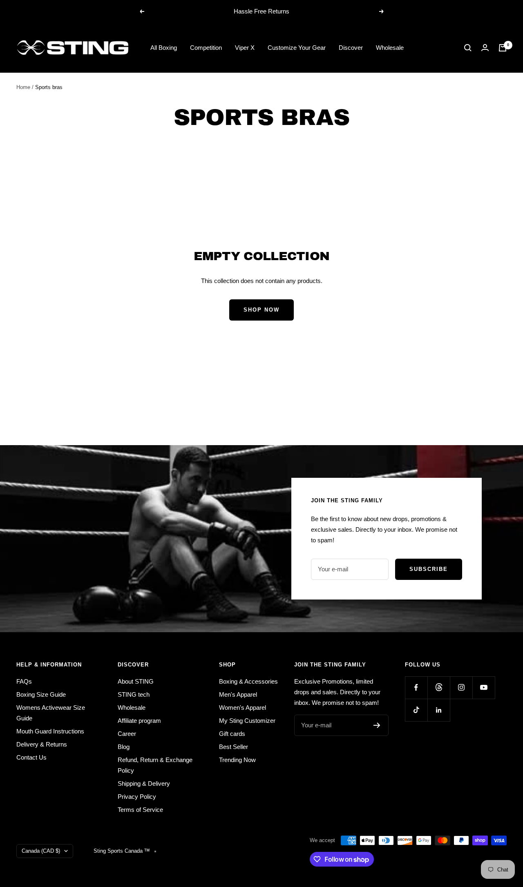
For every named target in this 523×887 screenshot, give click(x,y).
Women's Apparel (242, 707)
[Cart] (502, 47)
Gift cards (232, 733)
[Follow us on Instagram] (461, 687)
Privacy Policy (137, 796)
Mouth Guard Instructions (50, 731)
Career (127, 733)
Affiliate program (139, 720)
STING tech (134, 694)
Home (23, 87)
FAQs (24, 681)
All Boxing (163, 47)
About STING (136, 681)
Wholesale (390, 47)
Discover (351, 47)
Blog (124, 746)
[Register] (376, 725)
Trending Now (237, 759)
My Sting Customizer (247, 720)
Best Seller (233, 746)
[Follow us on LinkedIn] (438, 710)
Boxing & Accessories (248, 681)
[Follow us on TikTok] (416, 710)
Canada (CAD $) (41, 851)
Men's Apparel (238, 694)
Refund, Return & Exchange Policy (155, 765)
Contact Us (31, 757)
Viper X (245, 47)
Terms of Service (140, 809)
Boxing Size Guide (41, 694)
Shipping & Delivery (144, 783)
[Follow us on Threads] (438, 687)
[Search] (468, 47)
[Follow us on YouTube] (483, 687)
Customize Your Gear (297, 47)
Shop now (261, 310)
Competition (206, 47)
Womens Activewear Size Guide (50, 713)
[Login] (485, 47)
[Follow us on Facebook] (416, 687)
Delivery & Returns (41, 744)
